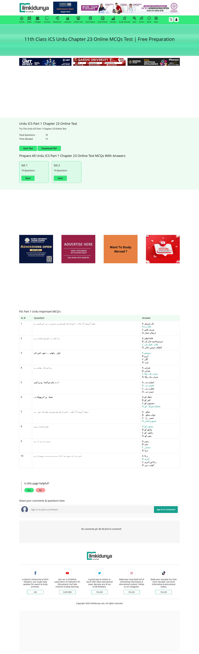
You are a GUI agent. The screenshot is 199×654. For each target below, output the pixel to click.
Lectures (67, 22)
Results (113, 22)
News (29, 22)
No (40, 490)
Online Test (78, 22)
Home (21, 22)
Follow (99, 592)
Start (27, 178)
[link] (65, 8)
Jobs (134, 22)
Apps (156, 22)
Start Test (28, 148)
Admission (57, 22)
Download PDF (49, 148)
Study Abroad (124, 22)
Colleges (37, 22)
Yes (29, 490)
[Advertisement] (99, 87)
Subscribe (67, 592)
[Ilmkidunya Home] (34, 7)
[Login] (176, 19)
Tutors (141, 22)
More (149, 22)
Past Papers (90, 22)
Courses (47, 22)
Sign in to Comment (166, 509)
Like (35, 592)
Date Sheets (102, 22)
